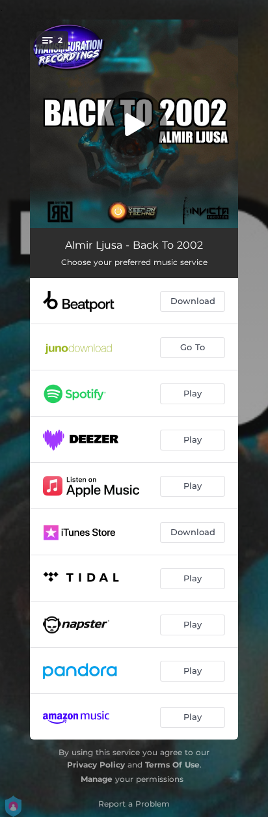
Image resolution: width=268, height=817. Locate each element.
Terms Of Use (172, 764)
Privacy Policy (96, 764)
